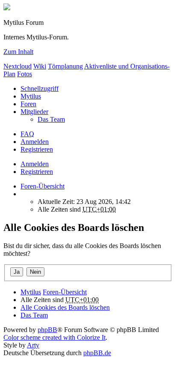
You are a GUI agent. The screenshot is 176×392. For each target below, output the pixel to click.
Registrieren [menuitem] (37, 149)
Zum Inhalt (18, 51)
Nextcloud (17, 66)
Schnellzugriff (40, 88)
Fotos (24, 74)
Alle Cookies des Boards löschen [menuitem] (65, 307)
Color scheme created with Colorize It (54, 337)
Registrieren (37, 171)
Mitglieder (34, 111)
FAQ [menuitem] (27, 134)
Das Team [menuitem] (51, 119)
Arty (33, 345)
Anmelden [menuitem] (35, 141)
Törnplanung (65, 66)
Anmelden (35, 164)
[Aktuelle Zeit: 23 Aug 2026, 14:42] (23, 193)
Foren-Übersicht (65, 292)
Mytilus (31, 96)
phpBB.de (97, 352)
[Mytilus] (6, 8)
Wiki (39, 66)
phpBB (47, 329)
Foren (28, 104)
